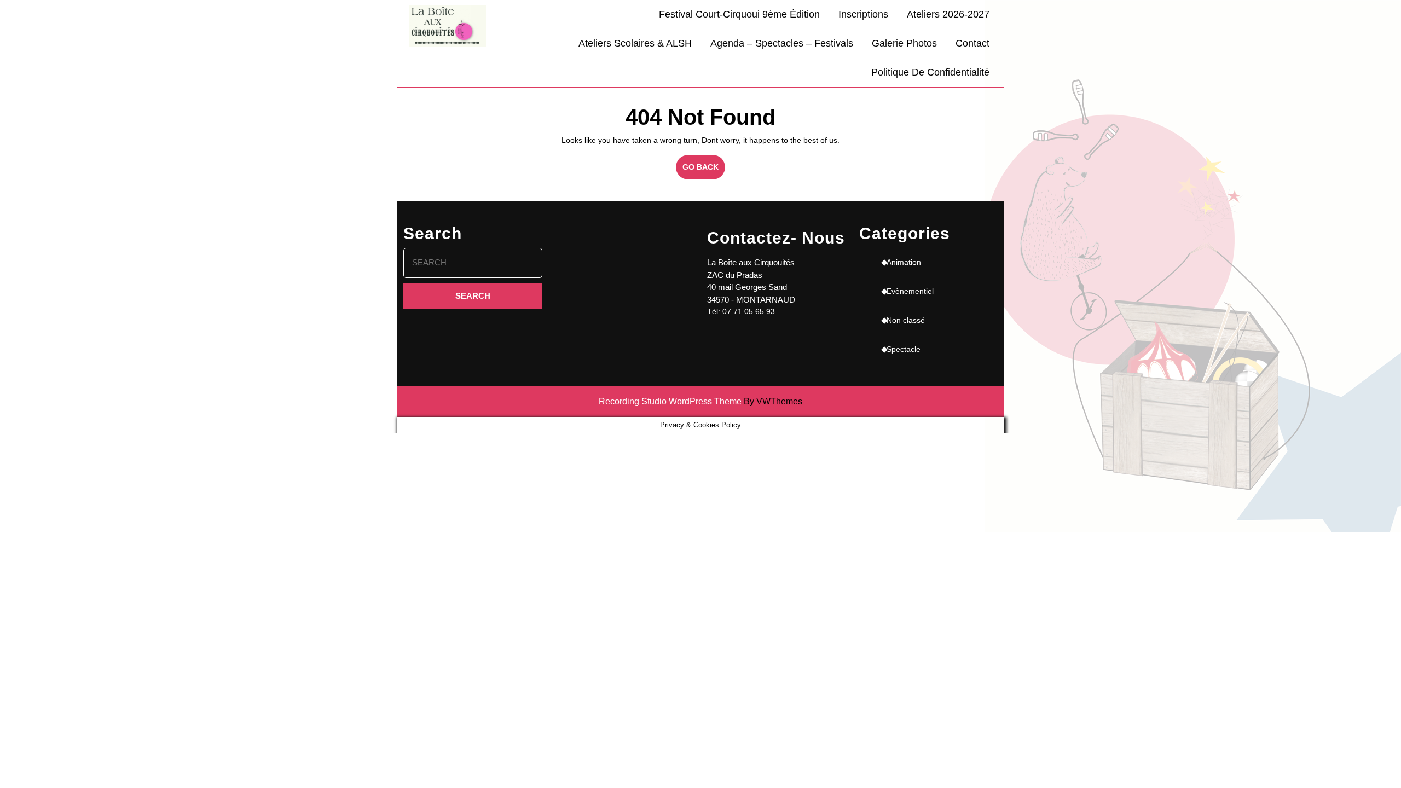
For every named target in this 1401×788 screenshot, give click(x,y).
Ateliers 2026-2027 (948, 14)
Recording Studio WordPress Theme (670, 401)
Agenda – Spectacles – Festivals (781, 43)
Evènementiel (910, 291)
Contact (972, 43)
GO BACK (703, 170)
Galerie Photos (904, 43)
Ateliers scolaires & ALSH (635, 43)
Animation (904, 262)
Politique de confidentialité (930, 72)
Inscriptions (863, 14)
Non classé (906, 320)
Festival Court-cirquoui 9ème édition (739, 14)
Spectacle (904, 349)
